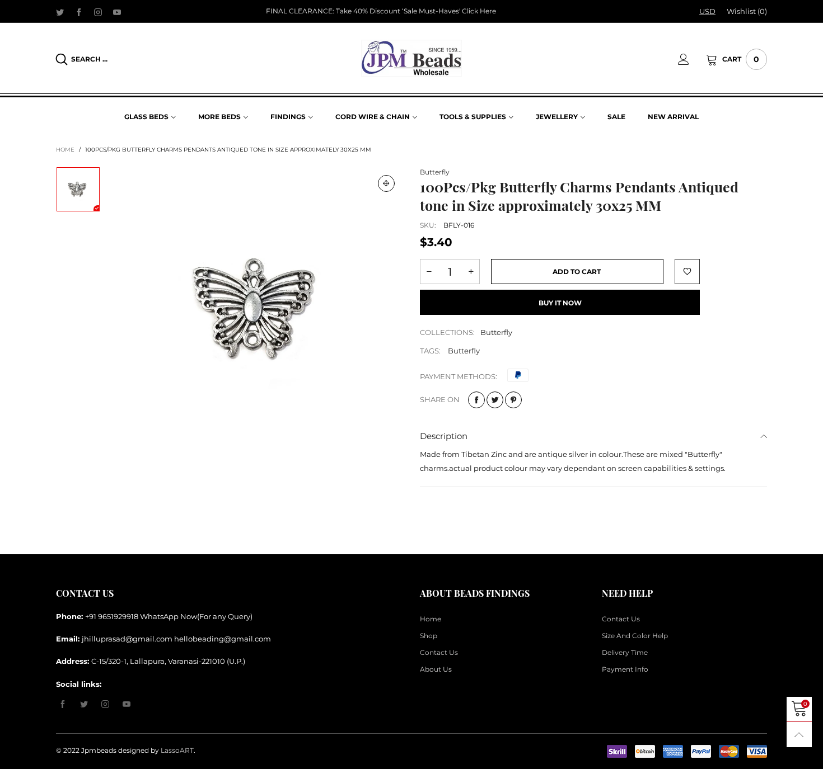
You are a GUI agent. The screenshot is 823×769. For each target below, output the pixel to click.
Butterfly (435, 172)
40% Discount (376, 11)
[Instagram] (97, 12)
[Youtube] (117, 12)
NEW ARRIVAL (673, 116)
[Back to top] (799, 734)
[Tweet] (495, 399)
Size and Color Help (635, 635)
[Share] (476, 399)
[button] (428, 272)
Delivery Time (625, 652)
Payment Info (625, 669)
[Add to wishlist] (687, 271)
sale (616, 116)
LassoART (177, 750)
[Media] (386, 183)
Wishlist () (747, 11)
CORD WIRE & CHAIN (372, 116)
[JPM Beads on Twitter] (84, 704)
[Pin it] (513, 399)
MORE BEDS (219, 116)
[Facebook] (78, 12)
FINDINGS (288, 116)
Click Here (479, 11)
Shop (428, 635)
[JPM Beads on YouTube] (126, 704)
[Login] (692, 59)
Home (430, 619)
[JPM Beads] (411, 58)
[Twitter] (59, 12)
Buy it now (560, 303)
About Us (436, 669)
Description (443, 436)
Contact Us (439, 652)
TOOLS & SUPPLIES (472, 116)
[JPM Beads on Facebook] (62, 704)
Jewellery (557, 116)
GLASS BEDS (146, 116)
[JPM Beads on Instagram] (105, 704)
